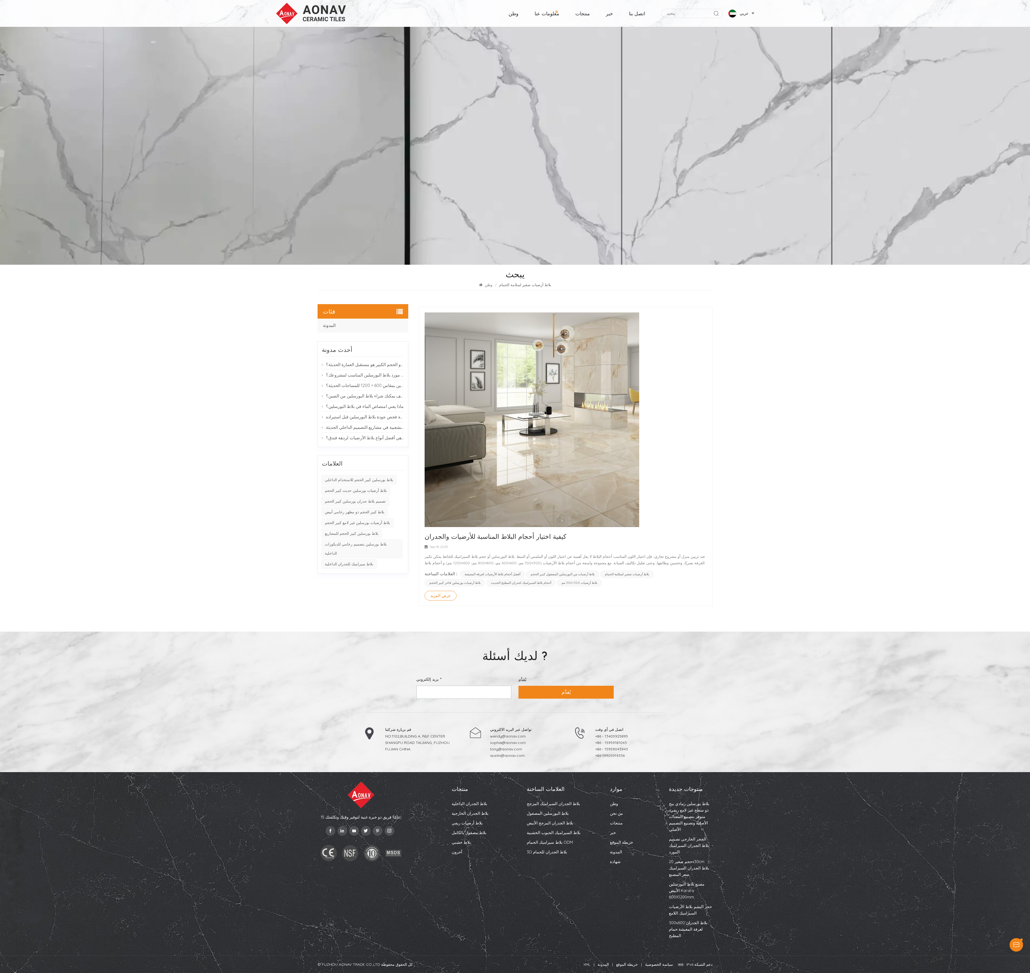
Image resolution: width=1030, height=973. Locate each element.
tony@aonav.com (506, 749)
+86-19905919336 (610, 755)
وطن (513, 13)
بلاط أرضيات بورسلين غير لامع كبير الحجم (357, 522)
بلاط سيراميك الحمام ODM (550, 842)
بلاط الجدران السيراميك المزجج (553, 803)
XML (586, 964)
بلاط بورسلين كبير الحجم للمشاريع (351, 533)
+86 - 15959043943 (611, 749)
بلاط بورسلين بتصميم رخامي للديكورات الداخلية (356, 549)
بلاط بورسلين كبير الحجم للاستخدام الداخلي (359, 479)
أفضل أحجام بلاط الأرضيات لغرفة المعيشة (492, 574)
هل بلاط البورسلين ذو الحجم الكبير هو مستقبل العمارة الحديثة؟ (365, 364)
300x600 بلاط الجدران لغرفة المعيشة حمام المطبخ (688, 929)
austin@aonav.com (507, 755)
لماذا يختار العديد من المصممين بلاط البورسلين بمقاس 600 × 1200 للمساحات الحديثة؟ (365, 385)
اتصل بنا (637, 13)
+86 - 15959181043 (611, 742)
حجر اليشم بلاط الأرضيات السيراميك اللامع (690, 910)
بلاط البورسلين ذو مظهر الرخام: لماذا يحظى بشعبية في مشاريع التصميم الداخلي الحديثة (365, 427)
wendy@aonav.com (508, 736)
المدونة (329, 325)
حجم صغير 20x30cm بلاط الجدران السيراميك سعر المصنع (689, 868)
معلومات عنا (547, 13)
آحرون (457, 851)
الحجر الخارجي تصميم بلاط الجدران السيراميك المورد (689, 845)
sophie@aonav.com (508, 742)
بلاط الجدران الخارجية (470, 813)
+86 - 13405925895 (611, 736)
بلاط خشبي (461, 842)
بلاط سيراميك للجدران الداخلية (349, 564)
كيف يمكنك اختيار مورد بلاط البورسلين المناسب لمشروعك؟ (365, 375)
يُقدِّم (566, 692)
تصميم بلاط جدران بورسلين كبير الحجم (355, 501)
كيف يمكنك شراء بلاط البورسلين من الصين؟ (365, 396)
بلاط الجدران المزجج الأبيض (550, 822)
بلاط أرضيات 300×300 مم (579, 583)
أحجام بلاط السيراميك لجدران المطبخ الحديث (521, 583)
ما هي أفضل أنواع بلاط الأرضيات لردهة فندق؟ (365, 437)
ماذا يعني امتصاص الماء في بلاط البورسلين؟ (365, 406)
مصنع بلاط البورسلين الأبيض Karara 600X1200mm (686, 891)
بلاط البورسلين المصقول (548, 813)
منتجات (582, 13)
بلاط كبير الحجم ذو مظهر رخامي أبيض (354, 512)
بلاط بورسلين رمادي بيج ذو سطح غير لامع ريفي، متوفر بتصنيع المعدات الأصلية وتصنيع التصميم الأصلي (689, 816)
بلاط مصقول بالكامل (469, 832)
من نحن (616, 813)
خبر (609, 13)
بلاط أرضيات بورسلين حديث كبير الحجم (356, 490)
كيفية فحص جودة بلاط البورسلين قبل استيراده (365, 416)
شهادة (615, 861)
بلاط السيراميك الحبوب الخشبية (553, 832)
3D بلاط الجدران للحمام (547, 851)
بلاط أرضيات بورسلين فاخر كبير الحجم (455, 583)
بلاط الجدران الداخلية (469, 803)
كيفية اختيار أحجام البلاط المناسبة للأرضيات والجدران (495, 536)
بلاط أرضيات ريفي (467, 822)
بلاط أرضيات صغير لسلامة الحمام (627, 574)
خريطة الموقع (621, 842)
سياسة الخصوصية (659, 964)
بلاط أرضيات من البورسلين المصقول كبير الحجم (563, 574)
